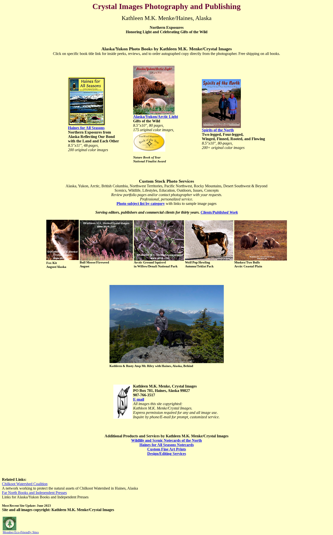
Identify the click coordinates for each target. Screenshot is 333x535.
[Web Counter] (48, 523)
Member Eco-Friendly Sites (21, 532)
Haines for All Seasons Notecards (166, 445)
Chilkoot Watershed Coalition (25, 484)
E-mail (138, 399)
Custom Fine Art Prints (166, 449)
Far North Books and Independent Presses (34, 493)
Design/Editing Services (166, 453)
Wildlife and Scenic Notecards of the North (166, 440)
